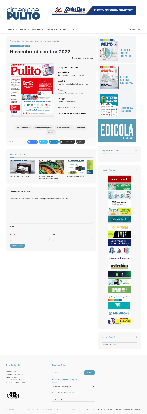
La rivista (20, 41)
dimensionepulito (44, 128)
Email (12, 235)
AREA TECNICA (37, 29)
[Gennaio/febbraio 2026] (22, 167)
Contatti (137, 410)
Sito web (56, 235)
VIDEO (73, 29)
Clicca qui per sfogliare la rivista (72, 113)
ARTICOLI (11, 29)
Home (13, 41)
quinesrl (82, 128)
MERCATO (23, 29)
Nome (13, 226)
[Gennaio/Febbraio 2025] (80, 167)
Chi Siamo (117, 410)
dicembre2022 (24, 128)
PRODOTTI (51, 29)
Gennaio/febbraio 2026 (19, 176)
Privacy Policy (128, 410)
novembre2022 (65, 128)
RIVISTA (63, 29)
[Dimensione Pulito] (23, 13)
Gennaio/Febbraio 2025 (76, 176)
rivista (52, 132)
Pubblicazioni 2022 (32, 41)
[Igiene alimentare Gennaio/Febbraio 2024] (51, 167)
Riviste (27, 46)
